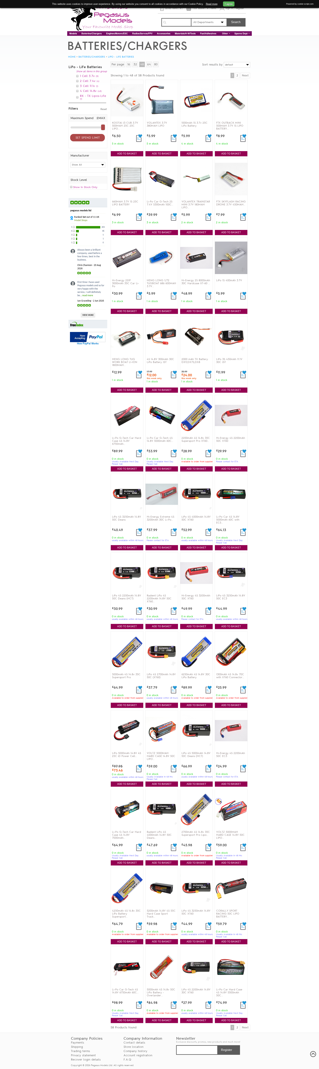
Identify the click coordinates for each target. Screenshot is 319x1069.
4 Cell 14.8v (91, 91)
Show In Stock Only (85, 187)
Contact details (134, 1042)
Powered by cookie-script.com (299, 4)
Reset (103, 109)
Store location (133, 1047)
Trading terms (80, 1051)
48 (142, 64)
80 (156, 64)
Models (73, 33)
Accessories (163, 33)
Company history (135, 1051)
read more (87, 295)
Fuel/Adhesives (208, 33)
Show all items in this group (91, 71)
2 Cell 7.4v (89, 81)
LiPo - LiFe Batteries (121, 57)
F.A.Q (127, 1059)
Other (225, 33)
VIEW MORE (88, 315)
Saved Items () (174, 8)
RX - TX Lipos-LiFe (93, 97)
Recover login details (86, 1059)
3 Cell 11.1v (89, 86)
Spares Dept (241, 33)
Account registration (138, 1055)
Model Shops (80, 220)
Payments (77, 1042)
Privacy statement (83, 1055)
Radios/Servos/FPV (142, 33)
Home (72, 57)
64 (149, 64)
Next (245, 75)
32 (135, 64)
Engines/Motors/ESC (117, 33)
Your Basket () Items (204, 8)
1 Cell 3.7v (89, 76)
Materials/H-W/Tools (185, 33)
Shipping (77, 1047)
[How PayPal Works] (87, 341)
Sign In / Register (235, 8)
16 (128, 64)
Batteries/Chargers (91, 33)
